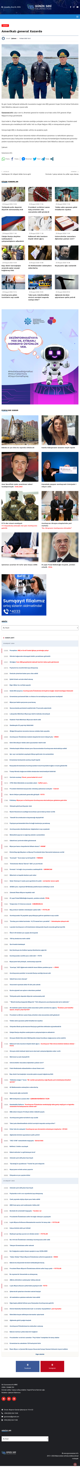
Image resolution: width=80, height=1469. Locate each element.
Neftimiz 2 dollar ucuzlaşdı (19, 1146)
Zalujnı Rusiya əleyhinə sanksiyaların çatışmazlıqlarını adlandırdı (32, 1032)
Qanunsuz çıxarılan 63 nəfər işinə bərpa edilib (20, 565)
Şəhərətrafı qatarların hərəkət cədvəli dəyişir (25, 1291)
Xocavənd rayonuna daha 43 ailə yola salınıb (25, 984)
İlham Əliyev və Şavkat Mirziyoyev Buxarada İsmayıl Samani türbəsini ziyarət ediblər (39, 1349)
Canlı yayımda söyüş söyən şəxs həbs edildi (25, 1199)
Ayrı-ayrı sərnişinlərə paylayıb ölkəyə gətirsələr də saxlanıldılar (32, 754)
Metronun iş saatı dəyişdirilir (20, 1057)
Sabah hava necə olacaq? (18, 979)
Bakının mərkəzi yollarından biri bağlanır (24, 1332)
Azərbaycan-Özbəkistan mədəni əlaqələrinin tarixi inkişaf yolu (34, 737)
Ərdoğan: (34, 662)
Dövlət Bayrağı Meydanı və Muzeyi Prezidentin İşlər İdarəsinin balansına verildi (37, 852)
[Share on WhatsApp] (6, 159)
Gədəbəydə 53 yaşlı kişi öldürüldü (21, 725)
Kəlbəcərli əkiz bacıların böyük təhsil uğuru (42, 1045)
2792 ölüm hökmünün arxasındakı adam (29, 783)
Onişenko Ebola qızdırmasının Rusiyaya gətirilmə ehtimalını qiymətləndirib (35, 1026)
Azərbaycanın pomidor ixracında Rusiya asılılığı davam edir (30, 973)
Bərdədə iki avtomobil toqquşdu (26, 1211)
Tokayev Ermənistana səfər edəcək (22, 1245)
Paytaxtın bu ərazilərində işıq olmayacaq (24, 668)
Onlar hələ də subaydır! (38, 1129)
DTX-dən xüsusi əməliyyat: (19, 525)
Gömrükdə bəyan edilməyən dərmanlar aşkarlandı (27, 1314)
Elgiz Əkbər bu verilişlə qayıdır (20, 685)
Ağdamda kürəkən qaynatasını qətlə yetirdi (25, 1135)
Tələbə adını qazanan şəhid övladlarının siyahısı (26, 1021)
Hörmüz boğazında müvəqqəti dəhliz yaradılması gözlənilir (30, 656)
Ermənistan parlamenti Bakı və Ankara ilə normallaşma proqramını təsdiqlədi (36, 696)
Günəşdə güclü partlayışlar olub (21, 806)
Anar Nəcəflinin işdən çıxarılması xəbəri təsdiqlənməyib (17, 485)
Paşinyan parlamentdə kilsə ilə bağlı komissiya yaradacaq (30, 823)
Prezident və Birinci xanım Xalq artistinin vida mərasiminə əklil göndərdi (39, 209)
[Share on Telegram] (45, 159)
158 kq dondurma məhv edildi (20, 938)
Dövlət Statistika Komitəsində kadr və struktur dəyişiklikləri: (35, 1309)
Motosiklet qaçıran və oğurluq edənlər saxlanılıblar (27, 835)
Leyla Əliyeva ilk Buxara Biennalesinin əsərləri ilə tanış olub (34, 1222)
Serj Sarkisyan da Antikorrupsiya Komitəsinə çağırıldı (28, 950)
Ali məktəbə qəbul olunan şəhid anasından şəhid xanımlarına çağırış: (41, 1009)
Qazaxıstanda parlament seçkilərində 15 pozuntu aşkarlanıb (30, 708)
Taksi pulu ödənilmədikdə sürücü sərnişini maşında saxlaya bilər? (38, 297)
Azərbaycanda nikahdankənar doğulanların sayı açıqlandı (30, 829)
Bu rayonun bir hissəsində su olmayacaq (23, 1274)
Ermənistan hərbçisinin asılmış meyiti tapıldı (25, 760)
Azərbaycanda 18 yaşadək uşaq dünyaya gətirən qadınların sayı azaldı (34, 915)
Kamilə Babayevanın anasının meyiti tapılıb (59, 448)
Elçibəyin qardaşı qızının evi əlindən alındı (29, 1234)
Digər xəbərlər (40, 1354)
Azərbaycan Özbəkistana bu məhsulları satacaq (26, 1326)
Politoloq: (38, 800)
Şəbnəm (13, 38)
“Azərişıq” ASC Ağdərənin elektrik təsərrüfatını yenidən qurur (34, 967)
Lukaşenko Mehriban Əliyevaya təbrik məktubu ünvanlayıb (30, 714)
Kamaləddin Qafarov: (42, 1105)
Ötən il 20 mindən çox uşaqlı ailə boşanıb (24, 933)
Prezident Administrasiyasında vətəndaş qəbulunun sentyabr (34, 789)
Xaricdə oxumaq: (26, 777)
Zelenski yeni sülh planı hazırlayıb (21, 1158)
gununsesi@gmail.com (11, 1416)
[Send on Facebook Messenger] (27, 159)
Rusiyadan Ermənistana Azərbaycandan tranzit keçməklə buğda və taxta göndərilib (38, 766)
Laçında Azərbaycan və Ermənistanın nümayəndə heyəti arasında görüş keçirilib (37, 927)
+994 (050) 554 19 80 (11, 1413)
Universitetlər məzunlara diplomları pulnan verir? (27, 1062)
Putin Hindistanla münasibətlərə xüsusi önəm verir (27, 1068)
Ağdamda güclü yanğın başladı (20, 1320)
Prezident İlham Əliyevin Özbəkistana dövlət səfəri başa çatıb (35, 1268)
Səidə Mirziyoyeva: (41, 691)
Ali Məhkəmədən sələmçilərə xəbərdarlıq (24, 1087)
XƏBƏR (5, 25)
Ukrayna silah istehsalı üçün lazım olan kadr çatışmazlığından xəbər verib (35, 1051)
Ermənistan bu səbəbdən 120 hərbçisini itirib (25, 1343)
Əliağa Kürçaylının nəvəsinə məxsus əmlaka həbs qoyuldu (30, 731)
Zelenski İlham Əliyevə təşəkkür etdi (22, 892)
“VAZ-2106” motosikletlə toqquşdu (26, 1140)
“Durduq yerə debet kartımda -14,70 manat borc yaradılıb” (39, 921)
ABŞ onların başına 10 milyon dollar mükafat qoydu (27, 1112)
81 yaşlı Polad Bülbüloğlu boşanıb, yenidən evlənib (58, 566)
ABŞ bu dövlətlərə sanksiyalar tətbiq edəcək (25, 1280)
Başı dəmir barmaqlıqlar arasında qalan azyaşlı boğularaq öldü (11, 268)
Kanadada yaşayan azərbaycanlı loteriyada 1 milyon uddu (59, 485)
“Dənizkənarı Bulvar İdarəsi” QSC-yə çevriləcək (26, 864)
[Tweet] (36, 159)
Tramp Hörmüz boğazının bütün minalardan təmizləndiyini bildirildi (32, 771)
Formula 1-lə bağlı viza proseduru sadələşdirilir (31, 869)
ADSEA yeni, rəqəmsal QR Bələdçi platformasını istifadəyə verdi (32, 887)
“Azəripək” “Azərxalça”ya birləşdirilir (26, 858)
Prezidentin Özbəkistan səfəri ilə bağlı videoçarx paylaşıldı (30, 1216)
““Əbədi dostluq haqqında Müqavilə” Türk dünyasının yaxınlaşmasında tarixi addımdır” (39, 1002)
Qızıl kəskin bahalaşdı (17, 944)
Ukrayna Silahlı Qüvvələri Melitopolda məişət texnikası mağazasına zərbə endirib (38, 1038)
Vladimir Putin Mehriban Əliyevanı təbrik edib (25, 719)
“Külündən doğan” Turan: (40, 1081)
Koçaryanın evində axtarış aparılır (21, 1169)
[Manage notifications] (75, 1464)
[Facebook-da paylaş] (14, 159)
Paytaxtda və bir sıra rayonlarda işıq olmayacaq (26, 1193)
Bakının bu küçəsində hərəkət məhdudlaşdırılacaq (27, 1263)
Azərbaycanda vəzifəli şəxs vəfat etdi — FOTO (26, 956)
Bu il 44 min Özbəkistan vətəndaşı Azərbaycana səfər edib (30, 1239)
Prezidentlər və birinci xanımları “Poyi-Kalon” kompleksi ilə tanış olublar (34, 1337)
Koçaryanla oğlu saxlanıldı (65, 266)
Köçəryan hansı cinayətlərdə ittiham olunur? (27, 846)
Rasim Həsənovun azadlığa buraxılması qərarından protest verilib (32, 812)
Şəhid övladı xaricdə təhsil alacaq (21, 679)
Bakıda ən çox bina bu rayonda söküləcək (18, 448)
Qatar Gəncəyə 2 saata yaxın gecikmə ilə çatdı (34, 881)
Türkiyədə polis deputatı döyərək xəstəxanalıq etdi (27, 996)
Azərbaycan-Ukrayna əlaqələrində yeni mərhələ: (57, 525)
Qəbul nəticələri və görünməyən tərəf (22, 1152)
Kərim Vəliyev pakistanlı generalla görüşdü (27, 794)
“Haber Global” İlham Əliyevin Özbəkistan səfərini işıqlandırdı (34, 1257)
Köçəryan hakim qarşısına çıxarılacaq (23, 702)
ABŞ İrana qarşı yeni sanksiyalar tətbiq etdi (24, 1205)
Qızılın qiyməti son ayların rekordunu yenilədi (25, 990)
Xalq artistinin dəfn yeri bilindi (20, 1228)
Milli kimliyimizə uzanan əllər (29, 1099)
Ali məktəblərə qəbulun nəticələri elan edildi (25, 1297)
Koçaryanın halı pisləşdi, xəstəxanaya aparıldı (25, 961)
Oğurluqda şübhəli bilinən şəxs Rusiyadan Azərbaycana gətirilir (32, 1303)
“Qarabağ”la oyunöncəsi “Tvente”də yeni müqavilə (27, 1163)
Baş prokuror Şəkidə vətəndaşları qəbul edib (30, 910)
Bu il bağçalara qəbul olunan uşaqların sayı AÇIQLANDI (29, 1251)
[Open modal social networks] (52, 159)
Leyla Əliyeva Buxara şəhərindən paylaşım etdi (28, 1286)
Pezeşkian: (29, 650)
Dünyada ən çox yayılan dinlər (20, 1175)
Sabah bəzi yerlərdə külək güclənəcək (23, 840)
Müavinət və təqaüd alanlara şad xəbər (23, 875)
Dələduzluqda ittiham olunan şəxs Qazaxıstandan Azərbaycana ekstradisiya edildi (38, 748)
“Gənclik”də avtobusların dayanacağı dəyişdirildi (27, 817)
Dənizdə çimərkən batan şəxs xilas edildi (24, 673)
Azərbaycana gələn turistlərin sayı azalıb (24, 1117)
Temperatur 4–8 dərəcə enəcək (26, 904)
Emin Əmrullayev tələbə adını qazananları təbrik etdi (28, 742)
